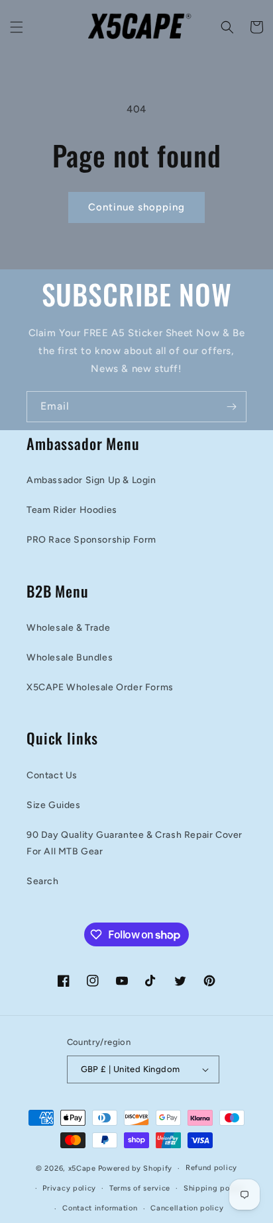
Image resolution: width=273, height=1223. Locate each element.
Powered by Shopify (135, 1168)
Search (43, 881)
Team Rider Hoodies (72, 510)
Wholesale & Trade (68, 627)
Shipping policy (214, 1188)
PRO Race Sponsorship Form (91, 539)
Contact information (99, 1208)
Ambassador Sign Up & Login (91, 480)
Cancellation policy (186, 1208)
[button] (16, 27)
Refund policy (211, 1167)
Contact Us (52, 775)
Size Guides (54, 805)
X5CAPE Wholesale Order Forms (100, 687)
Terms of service (139, 1188)
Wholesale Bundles (70, 657)
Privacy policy (69, 1188)
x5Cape (82, 1168)
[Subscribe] (231, 406)
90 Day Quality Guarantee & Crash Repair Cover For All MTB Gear (135, 843)
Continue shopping (136, 207)
